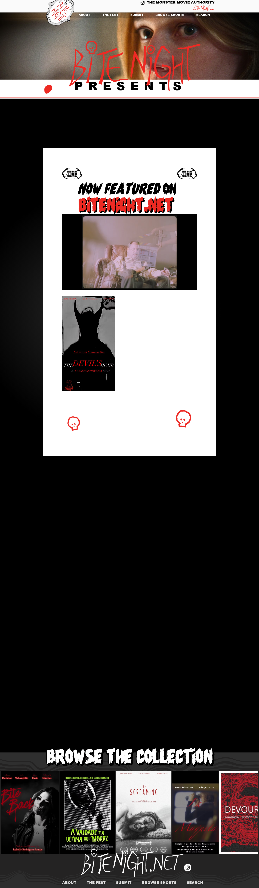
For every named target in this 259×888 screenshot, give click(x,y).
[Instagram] (142, 2)
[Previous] (20, 46)
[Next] (239, 46)
